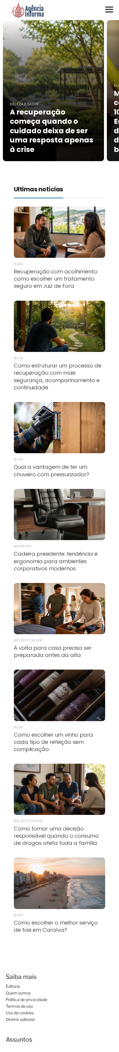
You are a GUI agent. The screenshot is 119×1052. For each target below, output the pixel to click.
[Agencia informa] (28, 9)
